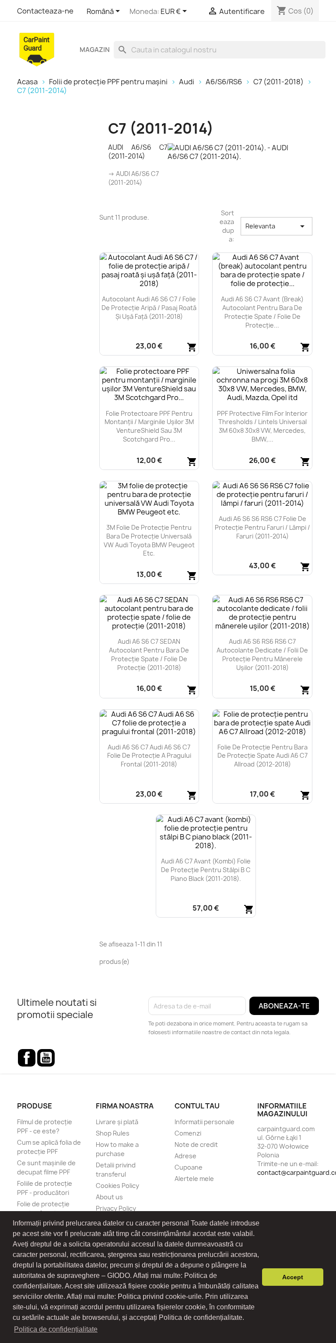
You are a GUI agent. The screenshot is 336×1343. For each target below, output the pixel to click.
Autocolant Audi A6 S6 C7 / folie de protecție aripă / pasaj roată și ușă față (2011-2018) (149, 308)
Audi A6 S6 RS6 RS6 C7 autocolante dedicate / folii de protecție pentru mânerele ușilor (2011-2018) (262, 654)
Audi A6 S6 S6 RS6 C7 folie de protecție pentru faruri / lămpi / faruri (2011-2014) (262, 527)
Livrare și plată (117, 1122)
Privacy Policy (116, 1208)
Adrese (185, 1156)
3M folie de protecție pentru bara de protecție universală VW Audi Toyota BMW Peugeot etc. (149, 540)
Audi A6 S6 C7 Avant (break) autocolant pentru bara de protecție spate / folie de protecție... (262, 312)
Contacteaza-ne (45, 11)
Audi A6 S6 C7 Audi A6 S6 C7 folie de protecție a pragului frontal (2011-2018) (149, 756)
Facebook (26, 1058)
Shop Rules (113, 1133)
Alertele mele (194, 1178)
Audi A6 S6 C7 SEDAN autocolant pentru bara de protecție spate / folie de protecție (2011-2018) (149, 654)
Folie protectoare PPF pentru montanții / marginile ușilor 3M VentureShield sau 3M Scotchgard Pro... (149, 426)
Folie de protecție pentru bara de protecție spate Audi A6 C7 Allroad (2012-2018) (262, 756)
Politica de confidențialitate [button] (56, 1329)
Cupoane (189, 1167)
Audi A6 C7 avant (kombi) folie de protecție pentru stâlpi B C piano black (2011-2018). (206, 870)
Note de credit (196, 1144)
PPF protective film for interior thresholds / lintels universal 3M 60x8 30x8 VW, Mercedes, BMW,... (262, 426)
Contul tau (197, 1106)
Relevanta (276, 226)
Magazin (95, 49)
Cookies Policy (117, 1185)
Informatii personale (204, 1122)
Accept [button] (292, 1277)
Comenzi (188, 1133)
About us (109, 1197)
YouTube (46, 1058)
